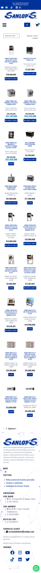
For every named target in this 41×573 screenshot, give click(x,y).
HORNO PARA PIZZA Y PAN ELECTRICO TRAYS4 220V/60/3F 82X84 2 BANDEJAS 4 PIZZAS (11, 399)
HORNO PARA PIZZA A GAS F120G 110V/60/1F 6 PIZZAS (30, 312)
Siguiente (11, 428)
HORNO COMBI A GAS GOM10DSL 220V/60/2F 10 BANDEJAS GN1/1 (30, 102)
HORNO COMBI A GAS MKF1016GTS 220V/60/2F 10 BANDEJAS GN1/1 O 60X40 (11, 145)
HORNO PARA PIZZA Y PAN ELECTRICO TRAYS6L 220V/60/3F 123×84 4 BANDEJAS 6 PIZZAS (30, 399)
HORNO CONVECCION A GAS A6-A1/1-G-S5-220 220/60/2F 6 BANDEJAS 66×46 (11, 227)
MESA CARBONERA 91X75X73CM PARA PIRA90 (30, 144)
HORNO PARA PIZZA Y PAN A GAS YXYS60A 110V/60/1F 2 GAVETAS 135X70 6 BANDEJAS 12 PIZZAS (11, 356)
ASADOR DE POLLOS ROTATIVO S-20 (30, 59)
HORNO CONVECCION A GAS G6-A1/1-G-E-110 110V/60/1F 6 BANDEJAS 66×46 (11, 270)
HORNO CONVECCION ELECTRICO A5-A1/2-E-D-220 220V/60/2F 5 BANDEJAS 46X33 (11, 312)
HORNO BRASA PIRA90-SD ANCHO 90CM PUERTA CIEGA (11, 187)
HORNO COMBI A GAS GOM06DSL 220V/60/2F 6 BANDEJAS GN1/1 (11, 102)
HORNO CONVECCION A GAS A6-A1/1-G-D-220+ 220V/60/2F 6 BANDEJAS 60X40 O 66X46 (30, 270)
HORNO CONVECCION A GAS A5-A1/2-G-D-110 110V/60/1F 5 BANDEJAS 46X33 (11, 60)
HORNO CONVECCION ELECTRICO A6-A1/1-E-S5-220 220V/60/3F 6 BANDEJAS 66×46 (30, 227)
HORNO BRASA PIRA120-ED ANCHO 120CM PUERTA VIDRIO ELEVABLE (30, 187)
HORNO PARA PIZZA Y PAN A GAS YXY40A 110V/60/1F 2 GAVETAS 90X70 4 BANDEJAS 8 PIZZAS (30, 356)
